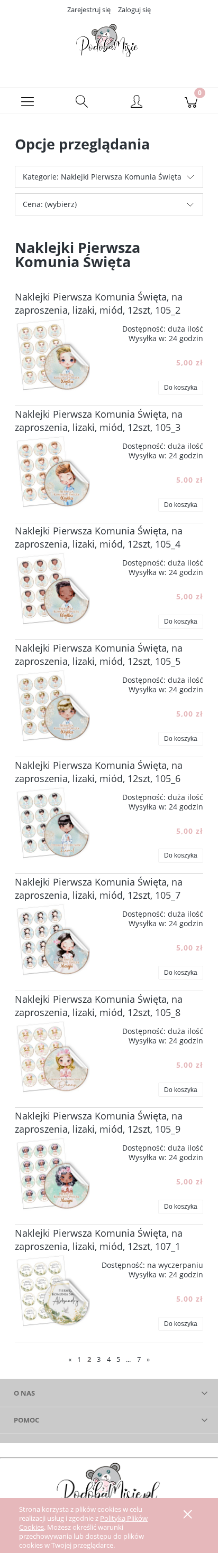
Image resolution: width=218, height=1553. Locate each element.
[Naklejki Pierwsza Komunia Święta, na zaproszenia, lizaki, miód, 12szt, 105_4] (52, 588)
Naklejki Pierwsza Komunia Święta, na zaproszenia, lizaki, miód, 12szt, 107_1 (99, 1240)
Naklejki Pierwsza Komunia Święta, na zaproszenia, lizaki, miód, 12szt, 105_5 (99, 654)
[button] (27, 101)
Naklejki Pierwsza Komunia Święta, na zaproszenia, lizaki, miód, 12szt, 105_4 (99, 537)
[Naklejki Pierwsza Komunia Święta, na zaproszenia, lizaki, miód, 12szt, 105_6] (52, 822)
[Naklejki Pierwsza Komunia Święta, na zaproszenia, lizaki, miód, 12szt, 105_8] (52, 1056)
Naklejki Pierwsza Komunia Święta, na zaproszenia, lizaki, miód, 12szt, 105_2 (99, 303)
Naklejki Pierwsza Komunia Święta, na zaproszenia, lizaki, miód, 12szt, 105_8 (99, 1006)
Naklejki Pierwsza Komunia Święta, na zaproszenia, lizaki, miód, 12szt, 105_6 (99, 772)
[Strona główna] (109, 44)
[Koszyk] (191, 101)
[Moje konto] (136, 102)
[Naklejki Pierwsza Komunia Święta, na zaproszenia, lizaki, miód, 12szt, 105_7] (52, 939)
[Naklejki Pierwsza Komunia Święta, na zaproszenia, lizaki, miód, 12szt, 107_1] (52, 1290)
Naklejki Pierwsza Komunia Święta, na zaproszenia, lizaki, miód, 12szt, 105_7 (99, 888)
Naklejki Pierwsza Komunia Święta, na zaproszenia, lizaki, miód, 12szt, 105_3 (99, 421)
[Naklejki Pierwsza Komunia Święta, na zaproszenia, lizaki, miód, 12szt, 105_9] (52, 1173)
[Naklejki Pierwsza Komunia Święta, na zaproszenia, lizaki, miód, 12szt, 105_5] (52, 705)
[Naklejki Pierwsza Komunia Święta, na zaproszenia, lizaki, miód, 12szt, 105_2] (52, 354)
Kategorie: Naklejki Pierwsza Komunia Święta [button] (102, 177)
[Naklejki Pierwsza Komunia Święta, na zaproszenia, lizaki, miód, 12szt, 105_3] (52, 471)
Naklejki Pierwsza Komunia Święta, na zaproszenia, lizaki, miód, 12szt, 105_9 (99, 1122)
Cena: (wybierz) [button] (50, 204)
